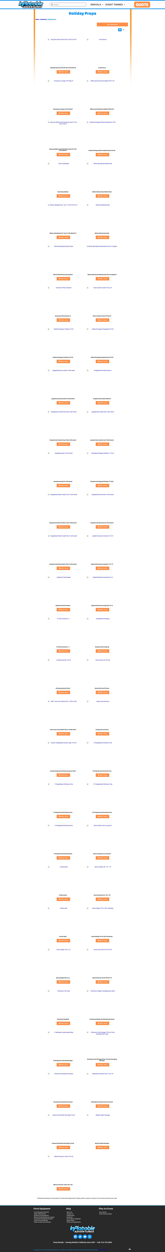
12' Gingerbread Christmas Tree (102, 812)
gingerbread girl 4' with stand (63, 481)
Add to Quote (64, 72)
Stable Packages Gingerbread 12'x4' (102, 357)
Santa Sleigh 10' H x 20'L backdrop (102, 936)
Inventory (43, 19)
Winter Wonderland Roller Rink (102, 192)
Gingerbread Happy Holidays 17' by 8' (102, 481)
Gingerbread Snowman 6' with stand (102, 522)
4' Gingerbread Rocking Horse (63, 853)
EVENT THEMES (114, 4)
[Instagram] (89, 1237)
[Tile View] (120, 29)
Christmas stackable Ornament (63, 1102)
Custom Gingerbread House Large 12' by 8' (63, 771)
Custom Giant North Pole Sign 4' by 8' (63, 1143)
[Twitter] (80, 1237)
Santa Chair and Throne (102, 688)
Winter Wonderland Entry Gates (63, 274)
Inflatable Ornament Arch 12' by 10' (102, 1102)
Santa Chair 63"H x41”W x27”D (102, 978)
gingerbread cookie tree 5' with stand (102, 440)
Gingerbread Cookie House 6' (102, 398)
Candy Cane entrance (102, 729)
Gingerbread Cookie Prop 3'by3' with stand (63, 440)
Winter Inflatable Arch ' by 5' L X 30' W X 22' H (63, 233)
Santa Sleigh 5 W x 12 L (63, 978)
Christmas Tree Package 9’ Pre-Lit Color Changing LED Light (102, 1059)
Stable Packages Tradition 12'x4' (63, 357)
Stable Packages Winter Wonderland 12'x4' (102, 150)
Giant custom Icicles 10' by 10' (102, 316)
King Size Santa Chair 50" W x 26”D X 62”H (63, 67)
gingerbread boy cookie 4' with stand (63, 398)
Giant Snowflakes (62, 192)
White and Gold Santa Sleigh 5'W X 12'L (102, 109)
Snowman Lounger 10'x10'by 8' (63, 109)
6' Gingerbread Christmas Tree (102, 771)
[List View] (123, 29)
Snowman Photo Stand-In (63, 316)
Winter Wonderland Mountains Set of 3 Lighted (102, 274)
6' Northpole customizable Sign (63, 1060)
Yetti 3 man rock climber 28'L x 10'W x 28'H (63, 729)
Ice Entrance (102, 67)
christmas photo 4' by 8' (63, 688)
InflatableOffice (102, 1250)
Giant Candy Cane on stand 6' (102, 853)
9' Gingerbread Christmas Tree (63, 812)
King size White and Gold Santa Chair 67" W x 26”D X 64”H (63, 149)
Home (37, 19)
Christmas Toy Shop (63, 1019)
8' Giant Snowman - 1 (63, 647)
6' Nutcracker (63, 895)
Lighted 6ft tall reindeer (63, 605)
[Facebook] (75, 1237)
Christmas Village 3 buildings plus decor (102, 1019)
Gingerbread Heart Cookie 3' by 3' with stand (63, 522)
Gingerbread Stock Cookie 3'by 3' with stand (63, 564)
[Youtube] (85, 1237)
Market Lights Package (102, 1143)
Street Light (63, 936)
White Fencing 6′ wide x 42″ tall (63, 1184)
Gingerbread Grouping (102, 647)
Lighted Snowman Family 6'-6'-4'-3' (102, 564)
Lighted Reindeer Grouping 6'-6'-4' (102, 605)
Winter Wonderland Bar (102, 233)
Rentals (96, 4)
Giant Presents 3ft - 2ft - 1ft (102, 895)
